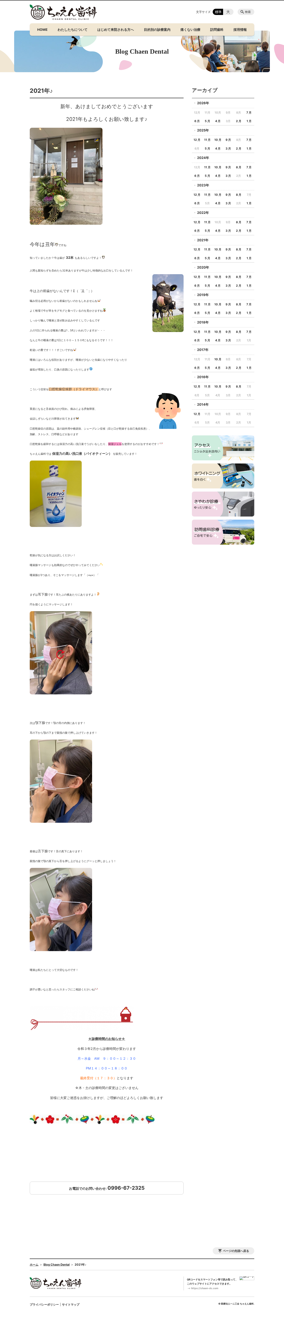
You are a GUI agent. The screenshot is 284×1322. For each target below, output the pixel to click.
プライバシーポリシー (44, 1304)
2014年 (203, 404)
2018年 (203, 322)
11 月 (207, 139)
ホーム (34, 1264)
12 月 (197, 139)
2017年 (203, 350)
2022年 (203, 213)
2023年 (203, 185)
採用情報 (240, 29)
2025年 (203, 130)
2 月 (238, 121)
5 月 (207, 121)
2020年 (203, 267)
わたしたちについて (73, 29)
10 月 (217, 139)
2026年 (203, 103)
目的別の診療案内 (157, 29)
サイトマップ (70, 1304)
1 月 (249, 121)
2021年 (203, 240)
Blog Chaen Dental (56, 1264)
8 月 (238, 167)
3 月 (228, 148)
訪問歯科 (216, 29)
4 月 (218, 121)
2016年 (203, 377)
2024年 (203, 158)
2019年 (203, 295)
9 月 (228, 139)
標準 (218, 12)
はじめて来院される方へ (115, 29)
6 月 (197, 121)
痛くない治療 (190, 29)
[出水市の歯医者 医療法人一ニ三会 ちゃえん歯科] (63, 12)
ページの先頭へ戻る (236, 1251)
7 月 (249, 112)
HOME (42, 29)
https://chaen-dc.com (204, 1288)
